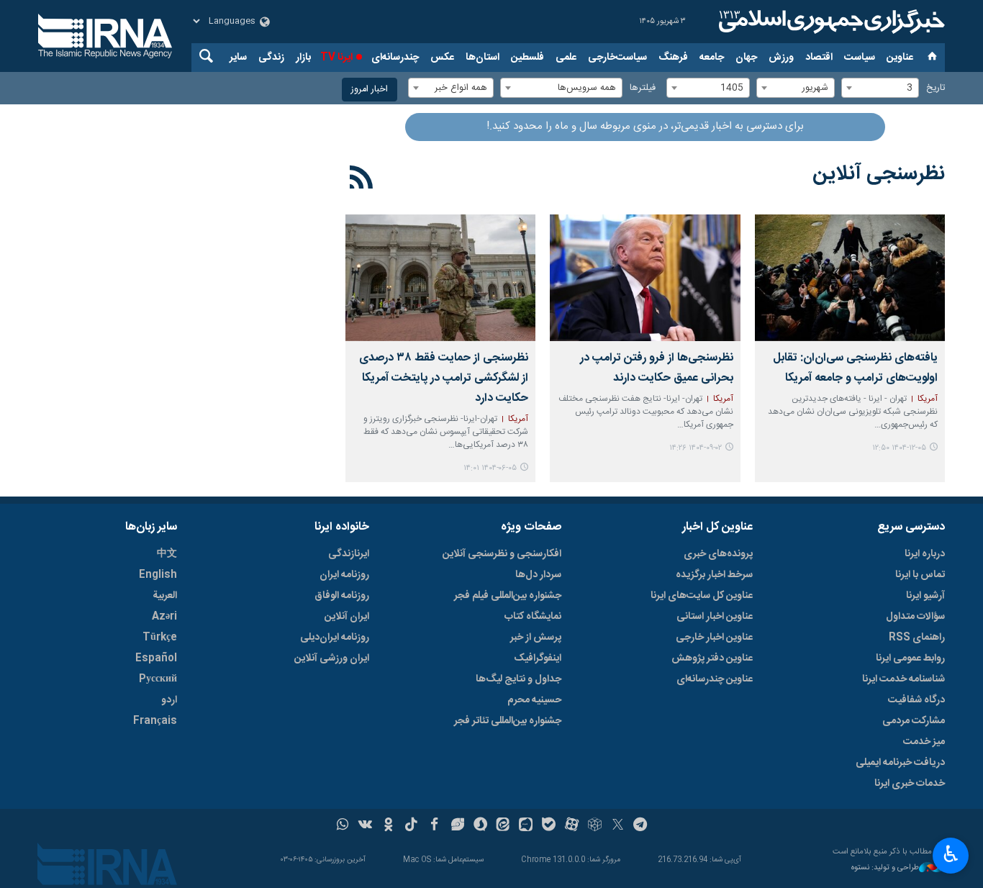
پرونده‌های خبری (718, 554)
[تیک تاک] (411, 826)
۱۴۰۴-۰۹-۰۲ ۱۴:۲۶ (695, 448)
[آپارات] (571, 826)
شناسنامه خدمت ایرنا (903, 679)
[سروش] (480, 826)
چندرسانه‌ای (395, 57)
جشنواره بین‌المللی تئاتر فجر (507, 721)
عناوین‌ (900, 57)
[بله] (548, 826)
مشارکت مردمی (913, 721)
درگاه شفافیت (916, 700)
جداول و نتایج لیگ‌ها (518, 679)
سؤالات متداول (915, 616)
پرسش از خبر (535, 637)
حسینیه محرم (534, 700)
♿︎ (951, 854)
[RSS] (361, 180)
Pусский (158, 679)
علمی (566, 57)
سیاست (859, 57)
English (158, 575)
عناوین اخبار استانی (714, 616)
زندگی (271, 57)
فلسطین (527, 57)
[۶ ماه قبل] (850, 277)
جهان (746, 57)
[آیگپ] (525, 826)
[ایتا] (503, 826)
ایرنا (830, 21)
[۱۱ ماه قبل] (440, 277)
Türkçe (159, 637)
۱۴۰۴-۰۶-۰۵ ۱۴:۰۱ (490, 468)
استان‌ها (482, 57)
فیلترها (643, 88)
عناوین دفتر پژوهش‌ (712, 658)
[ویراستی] (457, 826)
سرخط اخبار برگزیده (714, 575)
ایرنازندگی (348, 554)
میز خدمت (924, 742)
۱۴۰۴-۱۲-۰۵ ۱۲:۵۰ (899, 448)
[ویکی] (365, 826)
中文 (167, 554)
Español (156, 658)
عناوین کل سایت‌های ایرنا (702, 595)
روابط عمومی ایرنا (910, 658)
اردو (169, 700)
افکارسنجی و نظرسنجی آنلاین (502, 554)
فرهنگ (673, 57)
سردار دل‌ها (538, 575)
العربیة (165, 595)
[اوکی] (388, 826)
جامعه (711, 57)
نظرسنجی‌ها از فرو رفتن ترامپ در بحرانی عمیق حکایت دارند (656, 368)
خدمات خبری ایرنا (909, 783)
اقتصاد (819, 57)
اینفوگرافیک (537, 658)
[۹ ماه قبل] (645, 277)
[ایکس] (618, 826)
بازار (303, 57)
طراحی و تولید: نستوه (885, 868)
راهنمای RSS (917, 637)
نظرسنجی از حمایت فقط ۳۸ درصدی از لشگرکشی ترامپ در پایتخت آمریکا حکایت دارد (443, 378)
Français (155, 721)
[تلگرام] (641, 826)
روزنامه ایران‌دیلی (334, 637)
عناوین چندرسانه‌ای (714, 679)
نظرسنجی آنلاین (878, 174)
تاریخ (935, 88)
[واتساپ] (343, 826)
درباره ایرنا (925, 554)
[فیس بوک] (434, 826)
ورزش (781, 57)
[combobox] (880, 88)
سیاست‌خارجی (617, 57)
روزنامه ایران (344, 575)
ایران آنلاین (347, 616)
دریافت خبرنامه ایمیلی (900, 762)
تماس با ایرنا (920, 575)
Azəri (164, 616)
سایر (238, 57)
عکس (442, 57)
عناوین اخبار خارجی (714, 637)
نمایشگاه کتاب (532, 616)
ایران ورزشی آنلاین (331, 658)
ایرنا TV (336, 57)
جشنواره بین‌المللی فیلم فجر (507, 595)
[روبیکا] (594, 826)
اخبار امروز (369, 89)
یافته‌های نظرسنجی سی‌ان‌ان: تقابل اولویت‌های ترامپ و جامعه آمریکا (855, 368)
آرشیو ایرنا (925, 595)
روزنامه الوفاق (341, 595)
